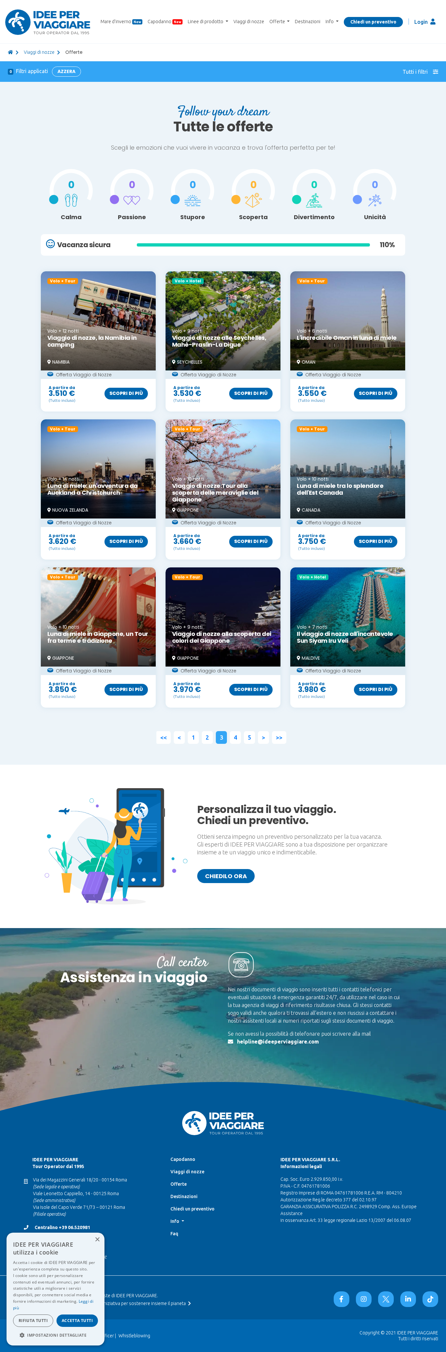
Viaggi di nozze (248, 21)
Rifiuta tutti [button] (33, 1320)
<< (163, 737)
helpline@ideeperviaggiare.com (278, 1041)
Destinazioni (307, 21)
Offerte (178, 1184)
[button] (55, 1335)
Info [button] (330, 21)
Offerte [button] (277, 21)
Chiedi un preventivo (373, 21)
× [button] (97, 1239)
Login (421, 22)
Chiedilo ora (226, 876)
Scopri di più (126, 393)
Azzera (66, 71)
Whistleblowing (134, 1335)
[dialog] (55, 1289)
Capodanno (164, 21)
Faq (174, 1233)
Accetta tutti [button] (77, 1320)
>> (279, 737)
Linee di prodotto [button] (206, 21)
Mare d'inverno (121, 21)
